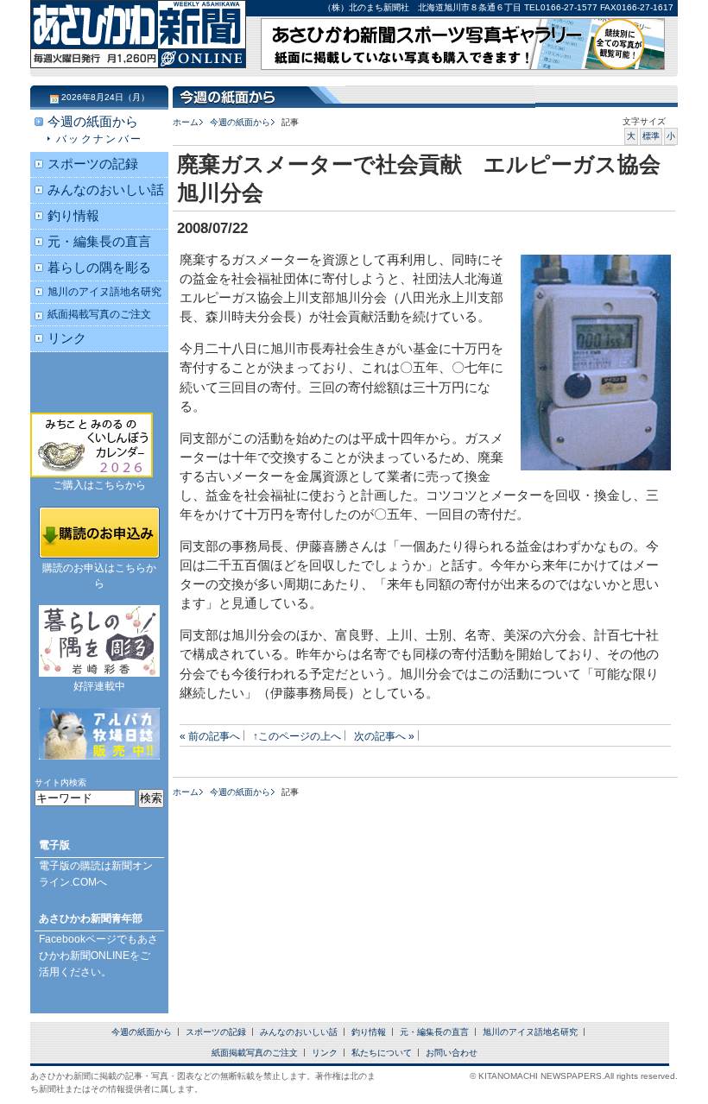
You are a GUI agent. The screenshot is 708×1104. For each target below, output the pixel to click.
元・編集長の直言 (99, 242)
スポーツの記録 (92, 164)
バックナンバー (99, 138)
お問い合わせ (451, 1052)
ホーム (186, 122)
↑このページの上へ (297, 735)
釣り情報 (73, 216)
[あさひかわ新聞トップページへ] (138, 51)
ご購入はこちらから (99, 485)
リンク (66, 338)
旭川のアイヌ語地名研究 (104, 291)
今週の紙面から (240, 122)
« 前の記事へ (210, 735)
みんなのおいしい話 (105, 190)
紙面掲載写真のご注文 (99, 313)
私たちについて (381, 1052)
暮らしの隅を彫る (99, 267)
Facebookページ (78, 939)
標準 (651, 136)
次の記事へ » (384, 735)
